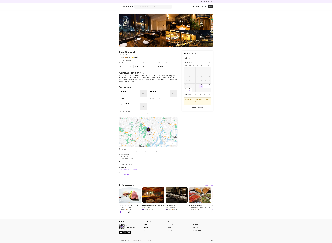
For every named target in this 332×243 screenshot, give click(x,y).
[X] (209, 241)
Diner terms (196, 224)
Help (212, 1)
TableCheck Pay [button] (125, 212)
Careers (170, 230)
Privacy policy (196, 227)
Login (210, 6)
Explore (146, 227)
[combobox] (153, 7)
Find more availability (197, 107)
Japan (197, 6)
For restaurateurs (205, 1)
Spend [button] (135, 57)
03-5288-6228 (125, 174)
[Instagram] (206, 241)
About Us (170, 224)
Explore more (209, 185)
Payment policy (197, 230)
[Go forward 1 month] (209, 62)
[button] (201, 86)
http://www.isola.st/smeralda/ (129, 169)
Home (145, 224)
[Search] (136, 7)
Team (169, 227)
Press (169, 233)
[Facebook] (212, 241)
